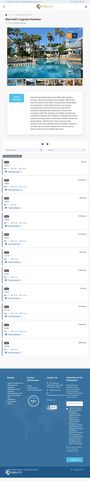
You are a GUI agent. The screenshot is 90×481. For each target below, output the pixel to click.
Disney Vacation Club (15, 383)
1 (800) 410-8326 (55, 390)
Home (10, 15)
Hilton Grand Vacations (12, 386)
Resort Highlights (16, 98)
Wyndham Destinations (11, 400)
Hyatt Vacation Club (15, 393)
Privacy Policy (32, 388)
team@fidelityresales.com (56, 395)
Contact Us (51, 400)
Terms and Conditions (72, 450)
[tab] (69, 35)
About (29, 386)
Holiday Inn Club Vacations (13, 390)
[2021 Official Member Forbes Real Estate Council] (33, 400)
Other (10, 403)
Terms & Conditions (34, 390)
